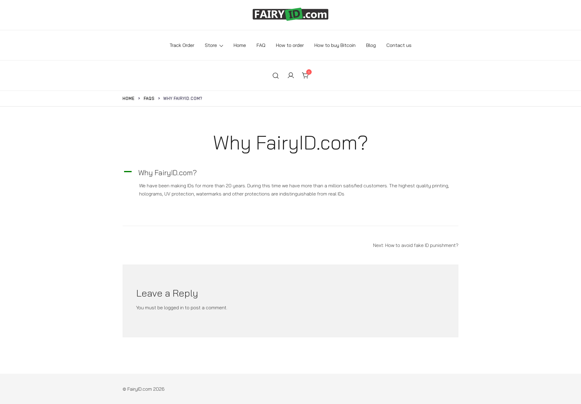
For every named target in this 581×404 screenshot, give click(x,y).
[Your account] (290, 76)
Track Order (181, 45)
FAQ (261, 45)
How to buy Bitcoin (335, 45)
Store (211, 45)
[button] (290, 173)
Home (240, 45)
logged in (174, 307)
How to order (290, 45)
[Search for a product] (276, 75)
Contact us (399, 45)
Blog (371, 45)
